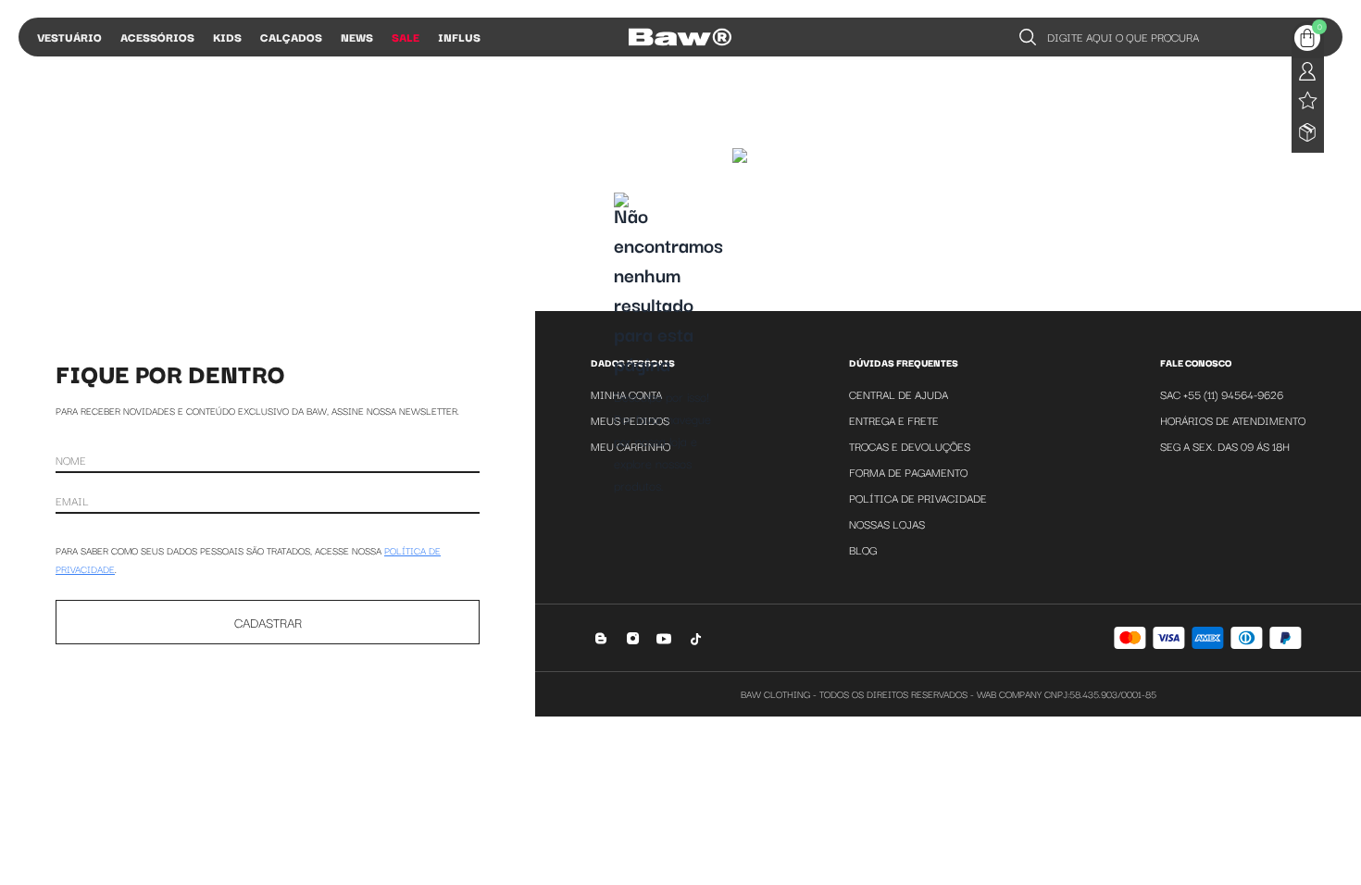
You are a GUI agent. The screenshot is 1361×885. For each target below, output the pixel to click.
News (357, 36)
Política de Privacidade (918, 497)
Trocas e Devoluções (909, 446)
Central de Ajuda (898, 394)
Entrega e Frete (894, 420)
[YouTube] (664, 638)
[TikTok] (695, 638)
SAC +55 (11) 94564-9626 (1221, 394)
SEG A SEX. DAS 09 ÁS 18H (1225, 446)
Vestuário (69, 36)
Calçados (291, 36)
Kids (227, 36)
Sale (405, 36)
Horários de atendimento (1232, 420)
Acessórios (157, 36)
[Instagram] (632, 638)
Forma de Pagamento (908, 471)
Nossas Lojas (887, 523)
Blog (863, 549)
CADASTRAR (268, 622)
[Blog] (601, 638)
